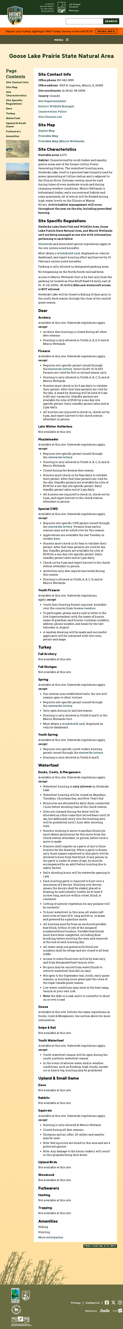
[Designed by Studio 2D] (116, 1310)
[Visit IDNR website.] (61, 7)
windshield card (68, 253)
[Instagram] (120, 1302)
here (57, 538)
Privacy (76, 1302)
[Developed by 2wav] (103, 1311)
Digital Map (46, 130)
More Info (106, 31)
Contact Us (93, 1302)
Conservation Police (52, 111)
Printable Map (48, 136)
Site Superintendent (52, 101)
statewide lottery (60, 369)
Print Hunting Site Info (100, 1246)
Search (111, 21)
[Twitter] (113, 1302)
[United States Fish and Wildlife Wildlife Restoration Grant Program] (16, 1310)
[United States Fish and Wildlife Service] (26, 1296)
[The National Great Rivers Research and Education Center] (21, 1321)
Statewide (45, 244)
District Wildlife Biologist (56, 106)
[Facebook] (107, 1302)
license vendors (84, 608)
